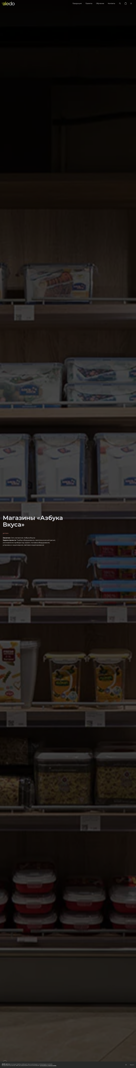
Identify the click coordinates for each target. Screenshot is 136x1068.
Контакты (111, 3)
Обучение (100, 3)
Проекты (88, 3)
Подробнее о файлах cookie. (48, 1065)
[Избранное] (126, 4)
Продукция (77, 3)
